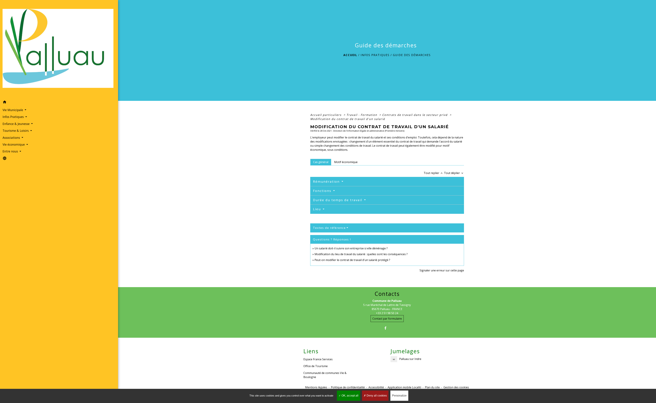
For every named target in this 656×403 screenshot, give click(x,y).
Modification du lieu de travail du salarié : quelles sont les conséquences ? (361, 254)
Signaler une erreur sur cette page (442, 270)
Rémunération (327, 181)
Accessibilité (376, 387)
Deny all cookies (376, 395)
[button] (59, 102)
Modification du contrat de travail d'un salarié (347, 119)
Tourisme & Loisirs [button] (16, 131)
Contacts (387, 294)
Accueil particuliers (326, 115)
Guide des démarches (412, 55)
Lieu (317, 209)
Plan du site (432, 387)
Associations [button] (12, 138)
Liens (310, 351)
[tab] (320, 162)
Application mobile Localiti (404, 387)
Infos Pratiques (375, 55)
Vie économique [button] (14, 144)
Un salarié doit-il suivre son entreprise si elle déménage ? (351, 248)
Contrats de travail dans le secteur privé (415, 115)
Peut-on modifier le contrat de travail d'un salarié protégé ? (352, 260)
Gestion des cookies (456, 387)
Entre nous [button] (11, 151)
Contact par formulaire (387, 318)
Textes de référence (329, 228)
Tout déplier (454, 173)
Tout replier (433, 173)
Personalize (399, 395)
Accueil (350, 55)
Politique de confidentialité (348, 387)
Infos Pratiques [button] (14, 117)
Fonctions (322, 191)
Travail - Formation (362, 115)
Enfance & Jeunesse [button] (16, 124)
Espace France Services (318, 359)
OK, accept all (349, 395)
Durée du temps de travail (338, 200)
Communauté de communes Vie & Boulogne (324, 375)
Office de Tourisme (315, 366)
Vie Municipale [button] (13, 110)
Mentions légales (316, 387)
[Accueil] (59, 49)
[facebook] (387, 328)
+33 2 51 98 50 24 (387, 313)
